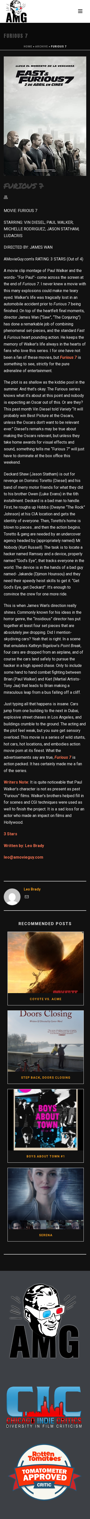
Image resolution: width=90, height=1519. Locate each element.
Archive (41, 46)
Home (28, 46)
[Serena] (46, 1198)
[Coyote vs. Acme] (46, 962)
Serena (45, 1235)
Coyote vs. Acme (46, 999)
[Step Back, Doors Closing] (46, 1041)
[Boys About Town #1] (46, 1119)
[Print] (8, 197)
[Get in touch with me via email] (27, 897)
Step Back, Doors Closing (45, 1077)
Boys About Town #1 (45, 1156)
